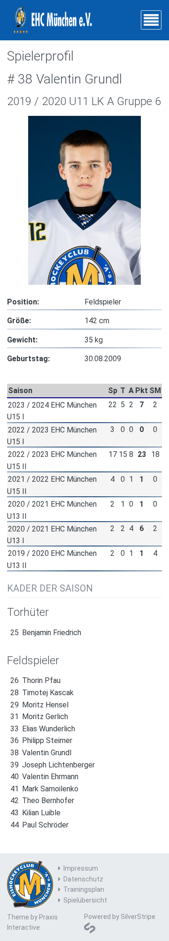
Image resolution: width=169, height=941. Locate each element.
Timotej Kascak (42, 692)
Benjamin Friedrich (45, 632)
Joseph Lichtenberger (52, 764)
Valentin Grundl (40, 752)
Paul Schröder (39, 824)
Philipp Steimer (41, 740)
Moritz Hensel (39, 704)
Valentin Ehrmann (44, 776)
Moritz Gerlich (39, 716)
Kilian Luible (35, 812)
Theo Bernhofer (42, 800)
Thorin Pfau (35, 680)
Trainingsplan (83, 889)
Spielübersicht (85, 900)
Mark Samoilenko (44, 788)
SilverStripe (138, 916)
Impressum (80, 868)
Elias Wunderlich (42, 728)
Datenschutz (83, 879)
